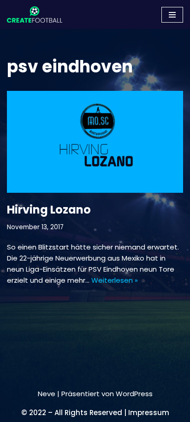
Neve (46, 393)
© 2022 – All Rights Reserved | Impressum (95, 412)
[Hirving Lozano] (95, 142)
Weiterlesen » (114, 280)
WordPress (134, 393)
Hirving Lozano (49, 209)
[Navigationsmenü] (172, 15)
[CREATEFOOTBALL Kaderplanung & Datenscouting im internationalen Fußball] (34, 14)
